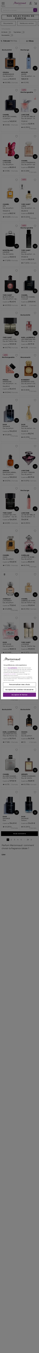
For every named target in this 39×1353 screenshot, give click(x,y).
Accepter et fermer (20, 695)
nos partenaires (12, 667)
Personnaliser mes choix (19, 684)
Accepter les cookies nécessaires (19, 689)
